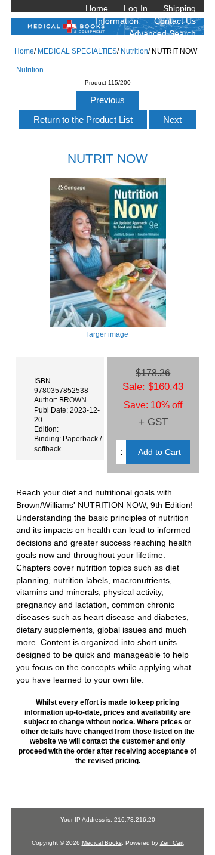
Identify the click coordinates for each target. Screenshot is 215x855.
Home (96, 8)
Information (117, 21)
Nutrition (134, 51)
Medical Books (102, 842)
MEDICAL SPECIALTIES (77, 51)
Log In (136, 8)
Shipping (179, 8)
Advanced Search (162, 33)
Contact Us (175, 21)
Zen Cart (172, 842)
